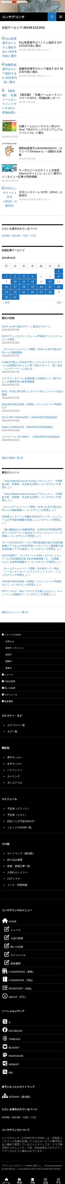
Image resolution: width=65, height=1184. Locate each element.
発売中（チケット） (15, 648)
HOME (6, 235)
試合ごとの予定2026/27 (20, 821)
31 (15, 297)
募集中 (8, 668)
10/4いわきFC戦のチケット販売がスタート (26, 326)
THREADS (14, 1039)
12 (32, 281)
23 (6, 291)
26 (32, 291)
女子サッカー (14, 763)
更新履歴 (8, 701)
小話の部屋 (9, 681)
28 (50, 291)
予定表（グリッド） (18, 808)
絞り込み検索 (14, 859)
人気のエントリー (17, 872)
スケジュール (10, 694)
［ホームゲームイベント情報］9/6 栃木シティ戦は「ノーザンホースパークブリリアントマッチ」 (30, 570)
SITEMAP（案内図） (20, 1096)
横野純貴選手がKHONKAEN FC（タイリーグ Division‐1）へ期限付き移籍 (40, 151)
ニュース (8, 674)
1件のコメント (44, 49)
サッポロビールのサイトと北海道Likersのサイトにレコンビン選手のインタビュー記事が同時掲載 (32, 173)
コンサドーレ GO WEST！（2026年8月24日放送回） (31, 436)
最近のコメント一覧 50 (15, 612)
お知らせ (9, 641)
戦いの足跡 (9, 688)
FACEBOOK (15, 1030)
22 (58, 286)
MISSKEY (13, 1064)
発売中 (8, 654)
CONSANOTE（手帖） (21, 980)
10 (15, 281)
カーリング (13, 776)
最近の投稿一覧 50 (12, 457)
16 (6, 286)
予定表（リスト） (17, 814)
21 (50, 286)
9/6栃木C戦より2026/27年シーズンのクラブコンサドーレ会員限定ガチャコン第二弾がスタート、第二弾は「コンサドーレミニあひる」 (32, 365)
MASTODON (15, 1055)
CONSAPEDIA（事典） (21, 971)
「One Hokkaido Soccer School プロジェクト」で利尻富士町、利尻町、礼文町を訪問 (32, 482)
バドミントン (14, 769)
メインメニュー (60, 16)
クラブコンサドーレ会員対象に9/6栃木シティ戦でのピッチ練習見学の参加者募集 (31, 380)
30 (6, 297)
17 (15, 286)
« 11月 (6, 302)
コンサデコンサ (13, 17)
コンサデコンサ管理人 (38, 509)
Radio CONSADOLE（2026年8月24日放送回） (28, 426)
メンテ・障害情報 (17, 884)
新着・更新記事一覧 (18, 865)
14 (50, 281)
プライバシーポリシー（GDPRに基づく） (22, 1165)
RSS (10, 1072)
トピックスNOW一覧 (19, 827)
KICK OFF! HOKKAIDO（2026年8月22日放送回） (30, 417)
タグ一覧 (12, 731)
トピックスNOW (12, 634)
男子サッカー (14, 757)
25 (23, 291)
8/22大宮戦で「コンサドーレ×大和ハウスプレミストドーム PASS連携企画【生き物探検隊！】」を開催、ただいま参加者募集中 (32, 558)
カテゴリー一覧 (16, 725)
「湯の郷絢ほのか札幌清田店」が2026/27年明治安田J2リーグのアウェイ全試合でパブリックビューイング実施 (32, 532)
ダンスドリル (14, 782)
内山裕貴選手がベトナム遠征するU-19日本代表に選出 (40, 44)
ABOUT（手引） (17, 996)
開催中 (8, 661)
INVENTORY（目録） (20, 988)
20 (41, 286)
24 (15, 291)
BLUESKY (14, 1047)
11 (23, 281)
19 (32, 286)
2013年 (16, 235)
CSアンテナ (13, 878)
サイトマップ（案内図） (21, 853)
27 (41, 291)
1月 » (59, 302)
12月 (25, 235)
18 (23, 286)
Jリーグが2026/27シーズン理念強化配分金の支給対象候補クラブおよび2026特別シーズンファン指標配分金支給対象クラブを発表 (32, 545)
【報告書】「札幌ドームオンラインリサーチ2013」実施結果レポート (40, 96)
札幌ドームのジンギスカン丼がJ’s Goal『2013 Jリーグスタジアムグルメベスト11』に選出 (40, 129)
